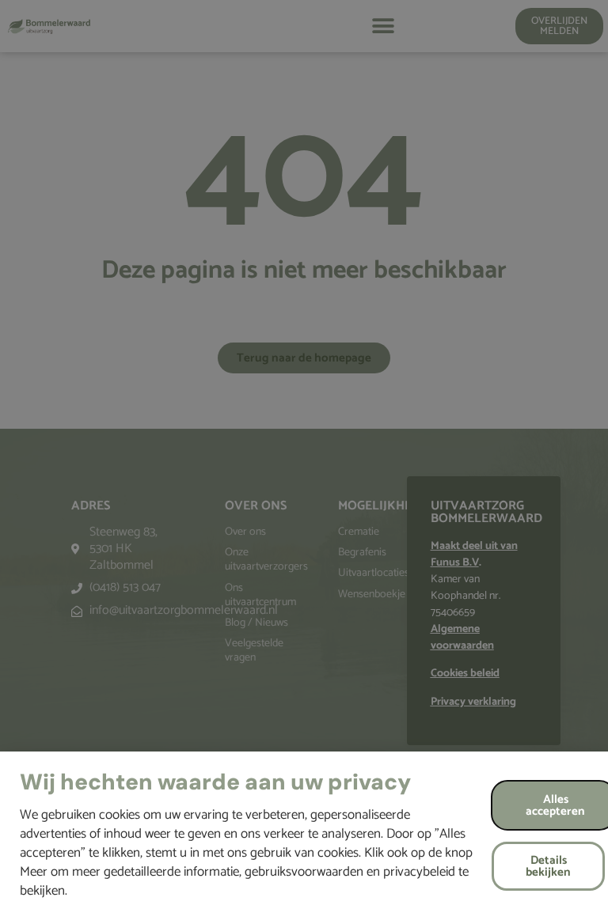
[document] (304, 460)
